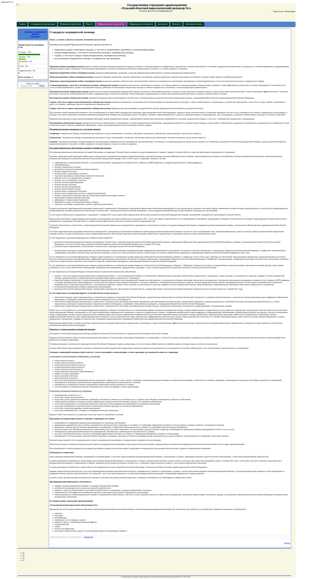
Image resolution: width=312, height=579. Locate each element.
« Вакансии (88, 537)
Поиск (42, 86)
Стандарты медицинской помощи (35, 33)
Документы (162, 24)
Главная (22, 24)
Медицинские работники (70, 24)
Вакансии (35, 36)
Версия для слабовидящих (285, 11)
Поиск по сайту (32, 84)
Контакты (176, 24)
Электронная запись (194, 24)
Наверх (287, 543)
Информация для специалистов (111, 24)
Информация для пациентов (141, 24)
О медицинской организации (42, 24)
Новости (89, 24)
